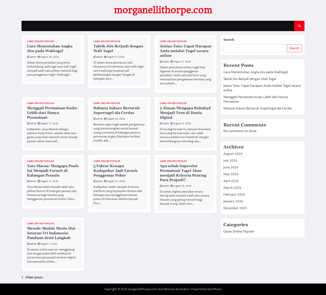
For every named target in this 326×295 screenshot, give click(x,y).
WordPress (214, 289)
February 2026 (234, 195)
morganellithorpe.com (163, 10)
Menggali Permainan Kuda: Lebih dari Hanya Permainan (52, 113)
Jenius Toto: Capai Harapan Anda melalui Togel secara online (185, 51)
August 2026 (232, 154)
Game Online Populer (40, 41)
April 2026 (231, 181)
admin (33, 57)
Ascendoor (182, 289)
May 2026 (230, 174)
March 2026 (232, 188)
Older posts (34, 277)
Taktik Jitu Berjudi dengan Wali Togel (118, 48)
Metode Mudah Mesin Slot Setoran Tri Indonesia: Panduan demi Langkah (51, 233)
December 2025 (235, 208)
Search (228, 40)
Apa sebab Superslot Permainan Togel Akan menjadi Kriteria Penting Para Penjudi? (183, 173)
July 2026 (230, 161)
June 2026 (230, 167)
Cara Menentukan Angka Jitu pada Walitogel (49, 48)
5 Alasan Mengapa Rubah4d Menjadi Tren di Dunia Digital (185, 113)
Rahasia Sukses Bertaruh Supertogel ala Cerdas (116, 110)
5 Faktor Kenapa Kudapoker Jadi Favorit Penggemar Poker (115, 171)
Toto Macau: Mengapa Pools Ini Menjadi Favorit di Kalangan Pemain (53, 171)
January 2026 (233, 201)
